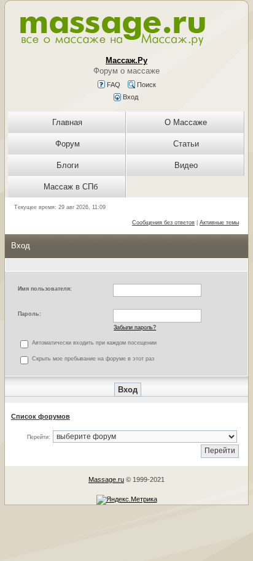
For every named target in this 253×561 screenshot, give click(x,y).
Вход (129, 97)
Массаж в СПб (71, 186)
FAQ (112, 84)
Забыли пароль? (135, 327)
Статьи (186, 143)
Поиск (145, 84)
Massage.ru (106, 479)
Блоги (67, 165)
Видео (186, 165)
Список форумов (40, 416)
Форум (67, 143)
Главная (67, 122)
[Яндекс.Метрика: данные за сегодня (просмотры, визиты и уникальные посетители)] (126, 500)
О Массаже (186, 122)
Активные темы (219, 222)
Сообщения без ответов (163, 222)
